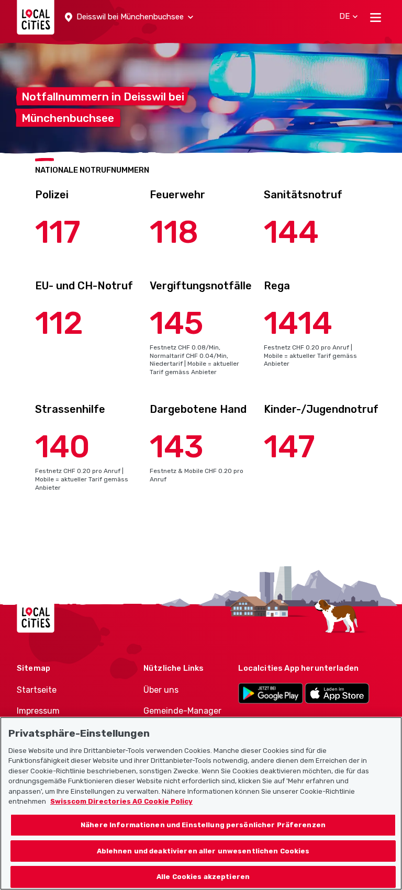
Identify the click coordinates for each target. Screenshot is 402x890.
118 (174, 232)
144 (291, 232)
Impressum (38, 711)
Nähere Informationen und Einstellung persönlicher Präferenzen (203, 825)
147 (289, 446)
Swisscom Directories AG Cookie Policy (121, 801)
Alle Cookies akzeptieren (203, 877)
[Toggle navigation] (375, 17)
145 (177, 323)
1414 (298, 323)
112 (59, 323)
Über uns (160, 690)
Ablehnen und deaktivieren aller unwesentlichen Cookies (203, 851)
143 (177, 446)
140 (62, 446)
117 (58, 232)
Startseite (37, 690)
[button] (129, 17)
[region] (201, 803)
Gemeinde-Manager (182, 711)
